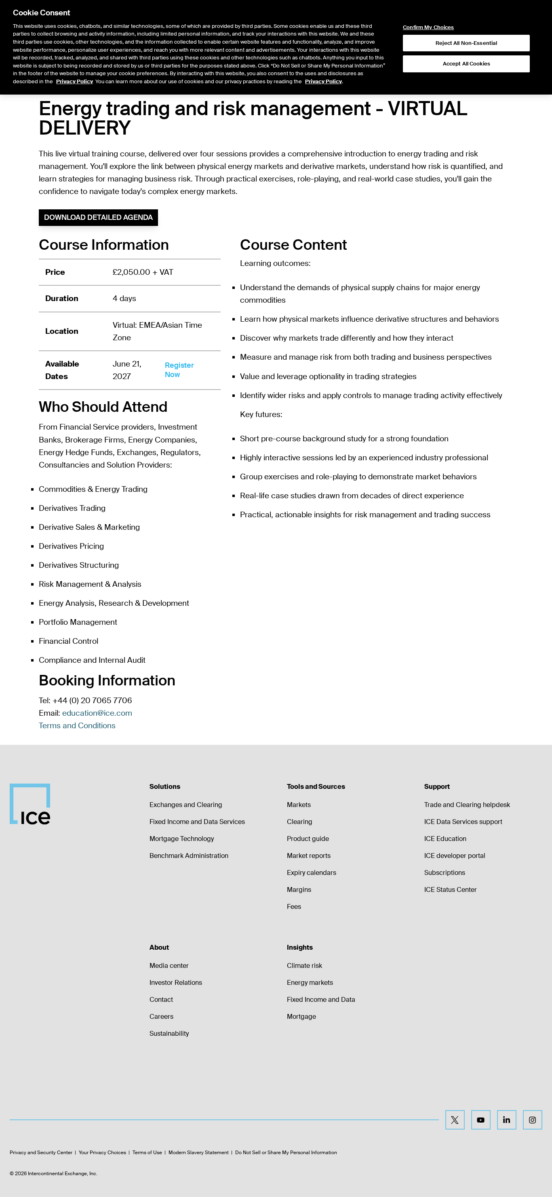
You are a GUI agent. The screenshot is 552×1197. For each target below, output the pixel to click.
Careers (161, 1016)
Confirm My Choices (428, 27)
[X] (455, 1120)
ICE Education (445, 839)
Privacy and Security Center (41, 1152)
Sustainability (169, 1033)
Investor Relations (176, 982)
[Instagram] (532, 1120)
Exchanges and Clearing (186, 805)
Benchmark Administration (189, 855)
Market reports (309, 855)
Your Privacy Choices (102, 1152)
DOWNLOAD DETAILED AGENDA (98, 217)
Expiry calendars (311, 872)
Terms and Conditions (77, 726)
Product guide (308, 839)
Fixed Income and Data (321, 999)
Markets (299, 805)
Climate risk (304, 965)
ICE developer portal (454, 855)
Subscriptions (444, 872)
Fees (294, 906)
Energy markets (310, 982)
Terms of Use (147, 1152)
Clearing (299, 822)
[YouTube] (481, 1120)
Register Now (179, 369)
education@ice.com (97, 713)
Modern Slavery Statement (199, 1152)
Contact (161, 999)
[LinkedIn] (506, 1120)
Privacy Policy (74, 81)
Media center (169, 965)
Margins (299, 889)
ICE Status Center (450, 889)
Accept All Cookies (466, 63)
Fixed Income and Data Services (197, 822)
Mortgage (301, 1016)
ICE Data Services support (463, 822)
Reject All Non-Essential (466, 43)
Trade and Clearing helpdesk (467, 805)
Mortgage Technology (182, 839)
